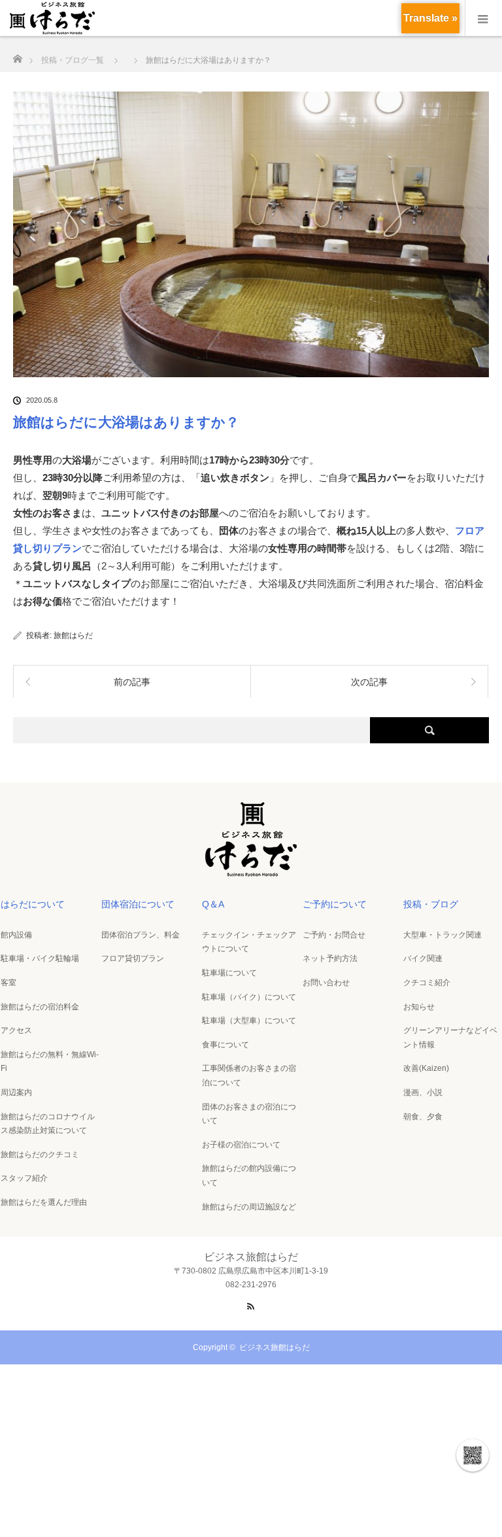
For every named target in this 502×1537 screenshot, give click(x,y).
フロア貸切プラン (132, 958)
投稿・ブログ (430, 904)
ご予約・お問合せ (334, 934)
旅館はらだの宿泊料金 (40, 1006)
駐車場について (229, 972)
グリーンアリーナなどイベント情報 (450, 1037)
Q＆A (213, 904)
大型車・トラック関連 (442, 934)
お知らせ (419, 1006)
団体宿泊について (138, 904)
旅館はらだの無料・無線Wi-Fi (50, 1061)
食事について (225, 1044)
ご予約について (335, 904)
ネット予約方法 (330, 958)
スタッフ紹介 (24, 1178)
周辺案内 (16, 1092)
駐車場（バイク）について (249, 997)
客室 (8, 982)
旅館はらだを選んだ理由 (44, 1202)
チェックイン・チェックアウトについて (249, 942)
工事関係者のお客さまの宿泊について (249, 1075)
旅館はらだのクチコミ (40, 1154)
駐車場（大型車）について (249, 1020)
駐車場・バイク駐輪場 (40, 958)
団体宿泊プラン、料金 (140, 934)
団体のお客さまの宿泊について (249, 1114)
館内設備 (16, 934)
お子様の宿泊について (241, 1144)
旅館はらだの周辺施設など (249, 1206)
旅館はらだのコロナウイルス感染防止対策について (48, 1124)
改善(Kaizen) (426, 1068)
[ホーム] (17, 55)
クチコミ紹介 (426, 982)
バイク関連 (423, 958)
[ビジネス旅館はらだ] (251, 872)
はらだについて (33, 904)
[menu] (483, 18)
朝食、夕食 (423, 1116)
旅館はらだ (73, 635)
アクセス (16, 1030)
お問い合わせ (326, 982)
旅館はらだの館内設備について (249, 1175)
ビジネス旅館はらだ (274, 1347)
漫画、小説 (423, 1092)
